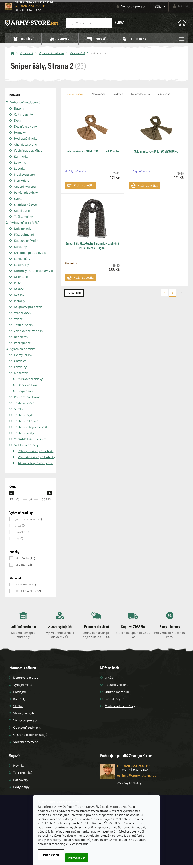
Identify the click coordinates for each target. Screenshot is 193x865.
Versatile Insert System (30, 439)
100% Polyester (27, 591)
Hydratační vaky (25, 138)
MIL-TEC (23, 564)
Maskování (21, 373)
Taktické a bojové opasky (31, 427)
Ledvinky (20, 162)
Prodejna (19, 692)
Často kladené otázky (120, 706)
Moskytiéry (21, 180)
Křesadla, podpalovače (30, 253)
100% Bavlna (25, 584)
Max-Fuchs (24, 558)
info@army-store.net (139, 775)
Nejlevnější (98, 94)
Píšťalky (19, 301)
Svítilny (19, 295)
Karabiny (20, 247)
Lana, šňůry (22, 259)
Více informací (79, 844)
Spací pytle (22, 210)
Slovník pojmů (114, 699)
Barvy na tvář (27, 385)
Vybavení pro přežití (24, 222)
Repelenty (21, 337)
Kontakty (19, 699)
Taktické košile (24, 403)
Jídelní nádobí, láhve (28, 150)
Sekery (19, 289)
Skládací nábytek (26, 204)
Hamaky (20, 132)
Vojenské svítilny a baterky (36, 457)
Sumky (18, 409)
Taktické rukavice (26, 421)
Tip (18, 538)
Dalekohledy (22, 228)
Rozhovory (20, 780)
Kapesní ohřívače (26, 241)
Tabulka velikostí (116, 685)
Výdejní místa (22, 685)
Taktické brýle (24, 415)
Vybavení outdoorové (25, 102)
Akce (20, 525)
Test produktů (23, 772)
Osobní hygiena (25, 186)
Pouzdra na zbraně (27, 397)
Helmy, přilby (23, 355)
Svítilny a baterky (26, 445)
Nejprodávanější (140, 94)
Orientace (21, 277)
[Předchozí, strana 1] (172, 293)
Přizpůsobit (51, 855)
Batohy (19, 108)
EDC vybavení (24, 234)
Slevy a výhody (24, 713)
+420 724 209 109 (137, 766)
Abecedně (164, 94)
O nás (109, 677)
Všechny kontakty (129, 783)
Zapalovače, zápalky (28, 331)
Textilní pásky (23, 325)
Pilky (17, 283)
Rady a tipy (21, 787)
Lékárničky (21, 265)
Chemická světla (25, 144)
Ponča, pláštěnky (26, 192)
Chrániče (20, 361)
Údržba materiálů (117, 692)
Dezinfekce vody (25, 126)
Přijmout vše (77, 858)
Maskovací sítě (24, 174)
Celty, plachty (23, 114)
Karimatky (21, 156)
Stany (18, 198)
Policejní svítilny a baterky (36, 451)
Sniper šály (25, 391)
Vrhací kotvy (22, 313)
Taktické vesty (24, 433)
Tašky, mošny (23, 216)
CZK (158, 6)
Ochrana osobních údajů (30, 735)
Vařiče (18, 319)
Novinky (19, 765)
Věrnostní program (134, 6)
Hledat (119, 22)
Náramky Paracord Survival (33, 271)
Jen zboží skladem (28, 519)
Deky (17, 120)
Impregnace (22, 343)
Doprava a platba (25, 677)
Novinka (21, 532)
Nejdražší (117, 94)
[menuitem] (23, 39)
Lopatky (19, 168)
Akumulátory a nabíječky (35, 463)
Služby (18, 706)
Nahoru (76, 293)
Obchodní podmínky (27, 727)
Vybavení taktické (22, 349)
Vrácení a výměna (25, 742)
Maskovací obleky (30, 379)
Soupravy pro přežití (28, 307)
